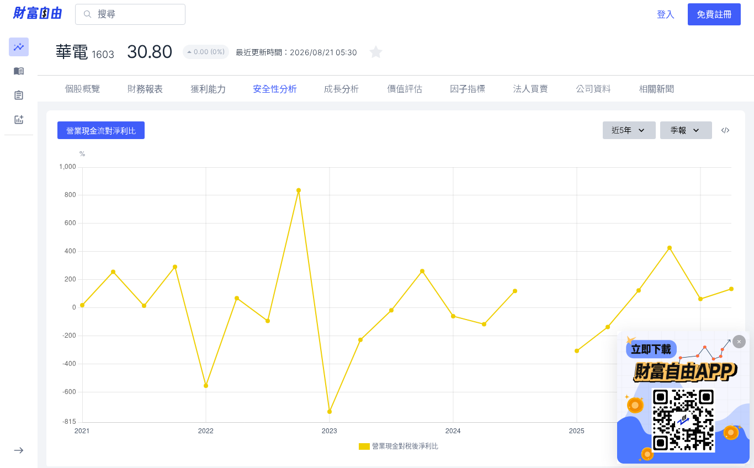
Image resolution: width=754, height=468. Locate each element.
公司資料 (593, 88)
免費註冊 (714, 14)
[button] (19, 47)
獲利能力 (208, 88)
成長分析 (341, 88)
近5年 (621, 130)
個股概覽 (82, 88)
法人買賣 (530, 88)
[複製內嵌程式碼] (725, 130)
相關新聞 (656, 88)
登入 (666, 14)
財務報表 (145, 88)
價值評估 (404, 88)
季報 (678, 130)
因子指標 (467, 88)
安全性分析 (275, 88)
